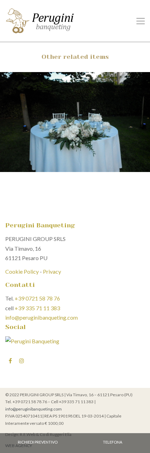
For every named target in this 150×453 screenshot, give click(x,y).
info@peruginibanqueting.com (41, 317)
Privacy (52, 271)
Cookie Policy (22, 271)
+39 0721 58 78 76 (37, 298)
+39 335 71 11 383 (37, 308)
